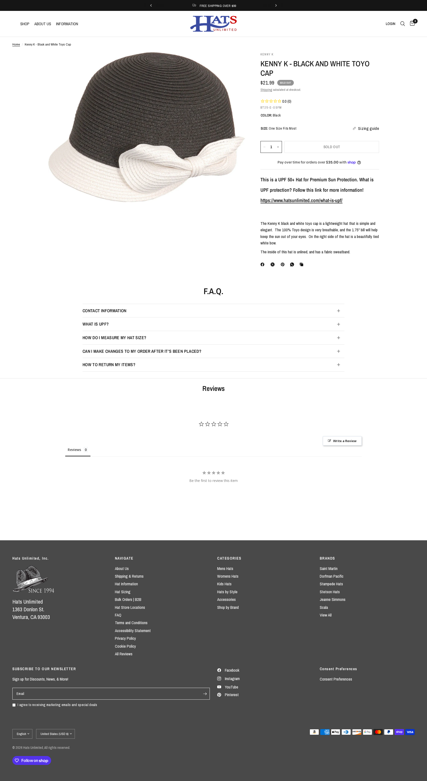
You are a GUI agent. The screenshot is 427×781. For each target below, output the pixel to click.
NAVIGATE (124, 558)
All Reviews (123, 654)
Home (16, 44)
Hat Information (126, 584)
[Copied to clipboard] (302, 264)
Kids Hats (224, 584)
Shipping (266, 89)
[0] (411, 24)
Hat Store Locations (130, 607)
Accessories (226, 599)
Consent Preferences (336, 679)
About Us (122, 568)
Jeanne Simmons (332, 599)
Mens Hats (225, 568)
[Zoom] (235, 62)
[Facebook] (263, 264)
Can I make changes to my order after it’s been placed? (142, 351)
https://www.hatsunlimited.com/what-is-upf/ (301, 200)
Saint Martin (329, 568)
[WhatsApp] (293, 264)
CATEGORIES (229, 558)
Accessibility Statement (133, 630)
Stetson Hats (330, 591)
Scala (324, 607)
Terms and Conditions (131, 622)
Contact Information (105, 310)
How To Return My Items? (109, 364)
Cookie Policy (125, 646)
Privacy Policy (125, 638)
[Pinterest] (284, 264)
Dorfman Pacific (331, 576)
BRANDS (327, 558)
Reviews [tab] (74, 449)
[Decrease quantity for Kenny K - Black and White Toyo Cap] (264, 147)
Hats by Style (227, 591)
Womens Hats (227, 576)
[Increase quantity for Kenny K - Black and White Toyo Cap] (278, 147)
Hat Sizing (122, 591)
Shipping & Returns (129, 576)
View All (326, 615)
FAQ (118, 615)
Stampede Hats (331, 584)
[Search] (402, 24)
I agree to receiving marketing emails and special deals (57, 704)
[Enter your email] (205, 694)
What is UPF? (96, 324)
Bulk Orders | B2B (128, 599)
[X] (274, 264)
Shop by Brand (228, 607)
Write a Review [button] (345, 441)
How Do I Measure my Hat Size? (114, 337)
